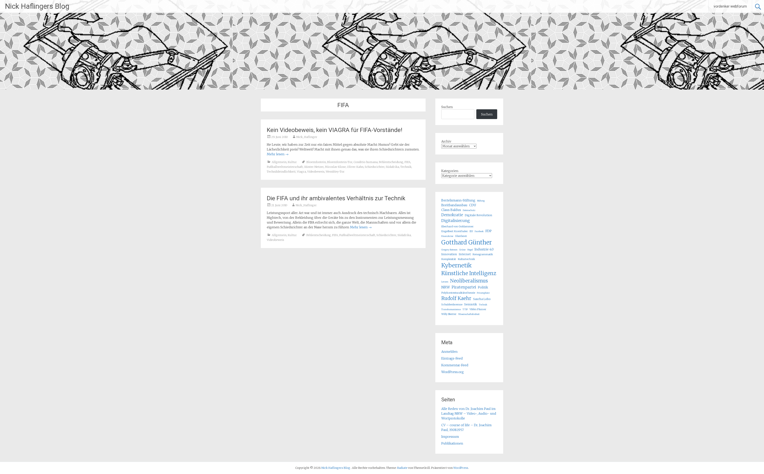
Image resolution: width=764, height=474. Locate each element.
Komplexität (448, 259)
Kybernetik (456, 265)
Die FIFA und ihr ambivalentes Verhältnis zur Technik (336, 198)
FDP (488, 231)
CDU (472, 205)
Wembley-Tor (335, 171)
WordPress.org (452, 372)
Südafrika (392, 167)
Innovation (449, 254)
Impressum (450, 437)
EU (471, 231)
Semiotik (470, 304)
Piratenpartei (464, 287)
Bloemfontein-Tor (339, 162)
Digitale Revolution (478, 215)
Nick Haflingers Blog (37, 6)
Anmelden (449, 352)
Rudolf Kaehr (456, 298)
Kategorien (449, 171)
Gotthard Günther (466, 242)
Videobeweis (316, 171)
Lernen (444, 281)
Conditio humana (366, 162)
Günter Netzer (314, 167)
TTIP (465, 309)
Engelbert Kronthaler (454, 231)
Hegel (470, 249)
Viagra (301, 171)
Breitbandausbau (454, 205)
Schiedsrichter (375, 167)
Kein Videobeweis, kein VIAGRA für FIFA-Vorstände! (334, 129)
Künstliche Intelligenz (468, 273)
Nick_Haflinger (306, 137)
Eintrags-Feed (452, 358)
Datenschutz (469, 210)
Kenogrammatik (483, 254)
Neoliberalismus (469, 281)
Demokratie (452, 215)
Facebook (479, 231)
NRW (445, 287)
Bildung (481, 200)
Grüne (462, 249)
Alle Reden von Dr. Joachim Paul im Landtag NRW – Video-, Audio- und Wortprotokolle (468, 413)
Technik (405, 167)
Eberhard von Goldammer (457, 226)
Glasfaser (461, 235)
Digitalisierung (455, 220)
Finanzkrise (447, 236)
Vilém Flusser (478, 309)
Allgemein (279, 162)
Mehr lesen (277, 154)
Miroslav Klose (335, 167)
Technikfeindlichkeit (281, 171)
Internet (465, 254)
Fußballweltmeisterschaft (285, 167)
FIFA (407, 162)
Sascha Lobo (482, 299)
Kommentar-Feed (454, 365)
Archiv (446, 141)
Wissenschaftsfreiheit (468, 314)
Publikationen (452, 443)
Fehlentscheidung (391, 162)
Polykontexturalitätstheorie (458, 292)
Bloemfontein (316, 162)
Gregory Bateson (449, 249)
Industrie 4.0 (484, 249)
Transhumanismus (451, 309)
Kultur (292, 162)
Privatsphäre (483, 293)
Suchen (447, 107)
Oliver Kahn (355, 167)
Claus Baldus (451, 210)
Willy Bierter (448, 314)
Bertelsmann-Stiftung (458, 200)
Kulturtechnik (466, 259)
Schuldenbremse (451, 304)
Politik (483, 287)
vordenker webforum (730, 6)
